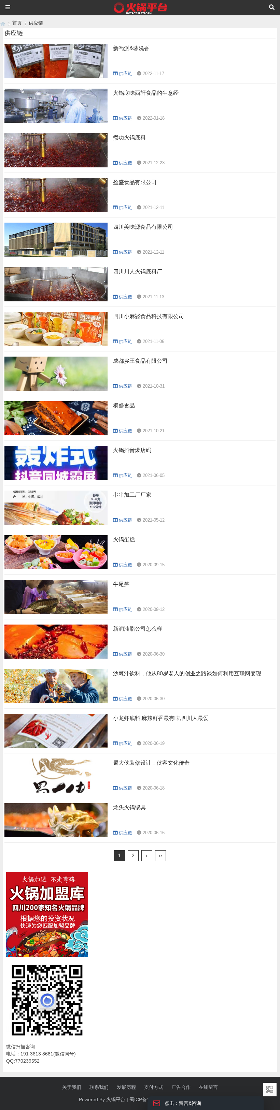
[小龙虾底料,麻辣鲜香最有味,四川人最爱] (56, 746)
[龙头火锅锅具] (56, 835)
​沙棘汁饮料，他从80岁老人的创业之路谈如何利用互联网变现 (187, 673)
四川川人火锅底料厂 (137, 271)
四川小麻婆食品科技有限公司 (148, 316)
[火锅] (2, 23)
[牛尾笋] (56, 612)
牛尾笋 (121, 584)
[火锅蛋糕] (56, 567)
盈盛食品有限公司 (135, 182)
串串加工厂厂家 (132, 495)
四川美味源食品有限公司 (143, 227)
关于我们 (71, 1087)
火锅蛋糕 (124, 539)
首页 (17, 23)
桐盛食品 (124, 405)
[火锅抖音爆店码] (56, 478)
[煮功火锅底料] (56, 165)
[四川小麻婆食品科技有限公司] (56, 344)
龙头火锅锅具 (129, 807)
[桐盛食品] (56, 433)
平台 (120, 1099)
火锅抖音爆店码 (132, 450)
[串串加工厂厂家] (56, 523)
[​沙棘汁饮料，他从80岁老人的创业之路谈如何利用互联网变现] (56, 701)
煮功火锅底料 (129, 137)
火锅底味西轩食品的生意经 (146, 93)
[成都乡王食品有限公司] (56, 389)
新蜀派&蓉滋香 (131, 48)
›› (160, 855)
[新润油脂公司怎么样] (56, 657)
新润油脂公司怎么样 (137, 629)
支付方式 (153, 1087)
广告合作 (181, 1087)
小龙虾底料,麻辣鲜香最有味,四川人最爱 (161, 718)
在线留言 (208, 1087)
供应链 (36, 23)
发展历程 (126, 1087)
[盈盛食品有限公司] (56, 210)
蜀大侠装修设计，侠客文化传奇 (151, 763)
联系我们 (99, 1087)
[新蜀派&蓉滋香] (56, 76)
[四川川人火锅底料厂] (56, 299)
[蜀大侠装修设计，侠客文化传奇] (56, 791)
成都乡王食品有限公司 (140, 361)
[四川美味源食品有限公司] (56, 255)
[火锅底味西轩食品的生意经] (56, 121)
